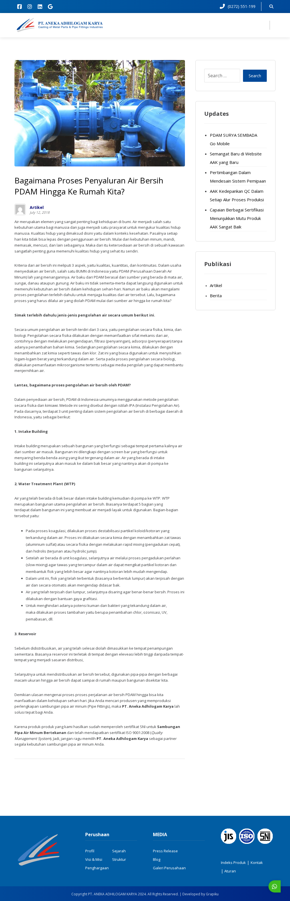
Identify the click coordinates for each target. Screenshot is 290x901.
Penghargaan (97, 867)
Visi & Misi (93, 859)
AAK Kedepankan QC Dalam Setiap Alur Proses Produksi (237, 195)
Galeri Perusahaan (169, 867)
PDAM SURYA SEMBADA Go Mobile (233, 139)
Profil (89, 850)
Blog (156, 859)
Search (255, 75)
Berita (216, 295)
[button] (19, 6)
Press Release (165, 850)
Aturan (229, 871)
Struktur (119, 859)
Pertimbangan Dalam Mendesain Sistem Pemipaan (238, 177)
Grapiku (212, 894)
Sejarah (119, 850)
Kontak (257, 862)
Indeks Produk (233, 862)
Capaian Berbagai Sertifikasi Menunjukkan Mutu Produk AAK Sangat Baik (237, 218)
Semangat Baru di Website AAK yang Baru (236, 158)
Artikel (37, 207)
